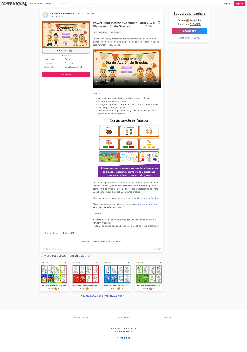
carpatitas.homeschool (84, 13)
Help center (123, 317)
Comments (51, 233)
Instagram (143, 198)
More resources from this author (103, 295)
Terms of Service (79, 317)
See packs (189, 30)
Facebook (155, 198)
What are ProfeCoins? (189, 37)
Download (66, 74)
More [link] (48, 3)
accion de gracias (100, 32)
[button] (92, 4)
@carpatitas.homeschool (145, 204)
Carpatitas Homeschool (62, 13)
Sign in (227, 3)
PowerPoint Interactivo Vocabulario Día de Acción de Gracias (119, 24)
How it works (36, 3)
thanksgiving (115, 32)
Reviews (68, 233)
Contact (167, 317)
